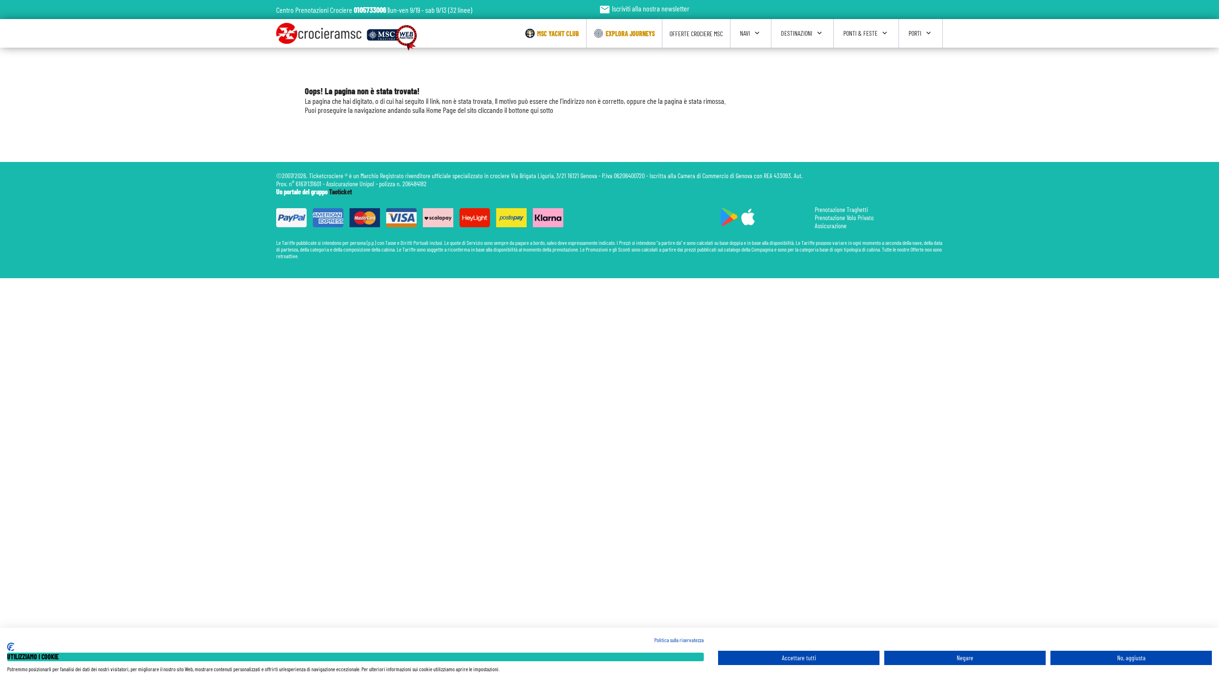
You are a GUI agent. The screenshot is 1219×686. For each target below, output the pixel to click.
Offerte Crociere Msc (696, 34)
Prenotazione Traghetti (841, 209)
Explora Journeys (630, 34)
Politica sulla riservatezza (679, 639)
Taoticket (340, 192)
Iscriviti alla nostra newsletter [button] (644, 8)
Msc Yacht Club (558, 34)
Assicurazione (831, 226)
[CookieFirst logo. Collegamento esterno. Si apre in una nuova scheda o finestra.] (10, 647)
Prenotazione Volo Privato (844, 217)
